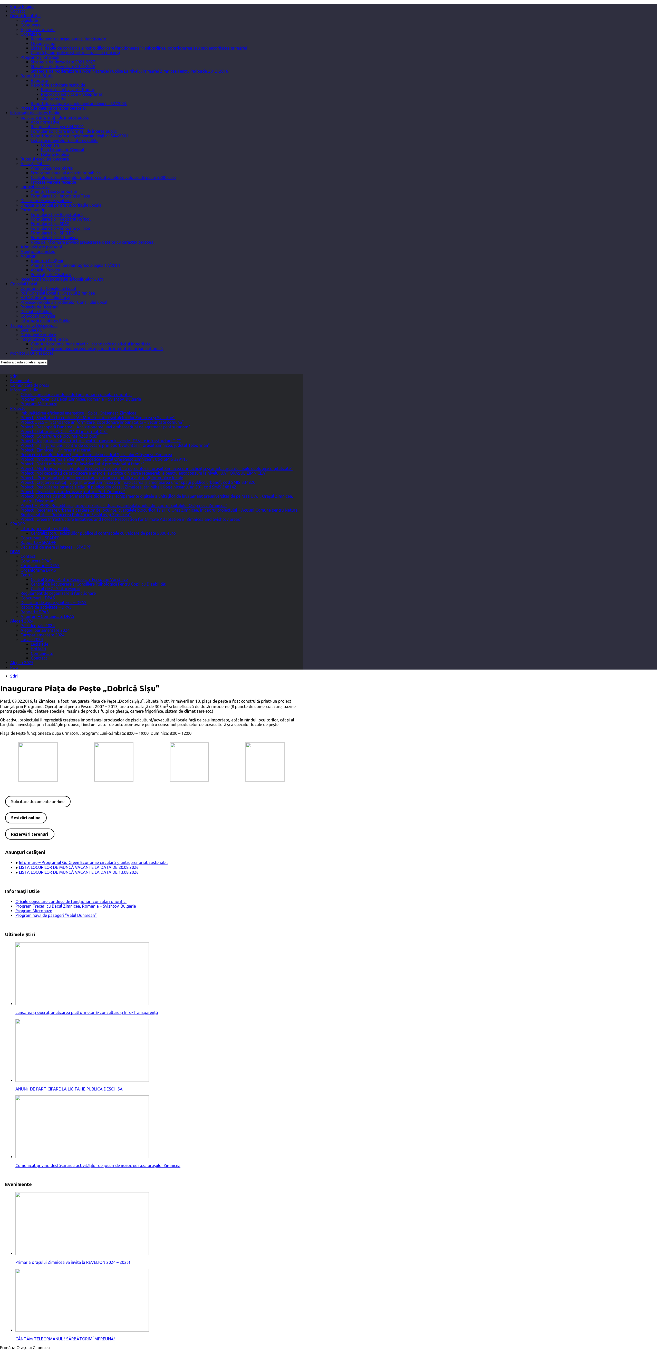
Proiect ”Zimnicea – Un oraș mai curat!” (57, 450)
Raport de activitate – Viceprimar (71, 94)
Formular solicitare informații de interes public (74, 131)
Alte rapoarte (53, 99)
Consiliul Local (23, 283)
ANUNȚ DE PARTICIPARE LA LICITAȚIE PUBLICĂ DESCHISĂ (69, 1089)
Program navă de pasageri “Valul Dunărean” (56, 915)
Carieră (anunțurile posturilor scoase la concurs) (75, 52)
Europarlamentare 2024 (42, 635)
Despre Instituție (25, 15)
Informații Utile (24, 390)
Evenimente (21, 380)
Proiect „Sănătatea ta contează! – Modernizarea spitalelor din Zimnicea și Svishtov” (98, 417)
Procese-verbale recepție (53, 182)
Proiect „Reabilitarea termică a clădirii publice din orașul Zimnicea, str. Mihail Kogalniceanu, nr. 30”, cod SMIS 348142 (128, 487)
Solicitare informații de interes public (55, 117)
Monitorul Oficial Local (31, 353)
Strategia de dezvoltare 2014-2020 (63, 66)
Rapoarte (39, 80)
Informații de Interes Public (35, 112)
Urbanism (50, 145)
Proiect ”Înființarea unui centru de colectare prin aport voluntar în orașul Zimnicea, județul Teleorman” (115, 445)
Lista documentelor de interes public (64, 140)
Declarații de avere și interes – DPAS (53, 602)
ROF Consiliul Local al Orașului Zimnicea (58, 293)
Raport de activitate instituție (58, 85)
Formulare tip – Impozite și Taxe (60, 196)
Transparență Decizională (33, 325)
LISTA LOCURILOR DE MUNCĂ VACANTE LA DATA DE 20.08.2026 (79, 867)
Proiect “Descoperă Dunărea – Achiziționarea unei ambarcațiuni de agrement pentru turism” (105, 427)
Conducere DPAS (36, 561)
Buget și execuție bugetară (45, 159)
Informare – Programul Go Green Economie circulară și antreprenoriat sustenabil (93, 862)
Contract (39, 658)
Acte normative (45, 122)
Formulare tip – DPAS (40, 565)
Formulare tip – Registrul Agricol (61, 219)
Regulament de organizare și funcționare (68, 38)
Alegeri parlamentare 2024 (45, 630)
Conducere (31, 25)
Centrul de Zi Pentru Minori (55, 588)
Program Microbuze (39, 403)
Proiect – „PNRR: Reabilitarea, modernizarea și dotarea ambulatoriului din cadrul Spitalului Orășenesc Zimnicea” (124, 505)
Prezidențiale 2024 (38, 625)
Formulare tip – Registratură (57, 214)
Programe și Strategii (40, 57)
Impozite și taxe (35, 186)
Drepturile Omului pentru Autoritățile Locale (61, 205)
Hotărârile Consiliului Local (45, 297)
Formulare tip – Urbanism (54, 237)
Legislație (29, 20)
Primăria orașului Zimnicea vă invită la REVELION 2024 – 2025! (72, 1262)
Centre (27, 574)
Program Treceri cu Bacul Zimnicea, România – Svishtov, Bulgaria (75, 906)
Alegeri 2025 (21, 662)
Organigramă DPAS (38, 570)
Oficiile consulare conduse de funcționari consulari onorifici (76, 394)
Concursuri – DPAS (38, 598)
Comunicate (42, 653)
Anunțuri (29, 256)
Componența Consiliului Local (48, 288)
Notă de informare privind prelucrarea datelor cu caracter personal (92, 242)
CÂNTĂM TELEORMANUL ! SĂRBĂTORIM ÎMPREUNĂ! (65, 1339)
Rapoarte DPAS (35, 611)
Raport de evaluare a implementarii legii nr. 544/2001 (79, 136)
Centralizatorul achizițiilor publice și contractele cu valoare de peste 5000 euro (103, 177)
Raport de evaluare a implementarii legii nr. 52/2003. (79, 103)
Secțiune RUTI (33, 330)
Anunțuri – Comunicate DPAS (47, 616)
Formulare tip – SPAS (50, 223)
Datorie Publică (55, 154)
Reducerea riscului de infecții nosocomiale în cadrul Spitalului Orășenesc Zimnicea (96, 454)
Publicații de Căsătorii (51, 274)
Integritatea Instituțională (44, 339)
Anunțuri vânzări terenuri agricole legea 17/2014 (75, 265)
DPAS (15, 551)
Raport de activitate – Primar (67, 89)
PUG (14, 667)
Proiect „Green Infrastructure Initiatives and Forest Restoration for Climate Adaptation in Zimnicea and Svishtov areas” (131, 519)
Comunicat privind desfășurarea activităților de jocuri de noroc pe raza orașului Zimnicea (97, 1165)
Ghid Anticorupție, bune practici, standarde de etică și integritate (90, 344)
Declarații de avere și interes (46, 200)
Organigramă (43, 43)
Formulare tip (33, 210)
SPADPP (17, 524)
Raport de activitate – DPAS (46, 607)
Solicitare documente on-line (37, 801)
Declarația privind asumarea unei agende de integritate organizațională (97, 348)
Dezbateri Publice (36, 311)
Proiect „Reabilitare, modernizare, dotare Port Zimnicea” (73, 491)
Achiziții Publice (35, 163)
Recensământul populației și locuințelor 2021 (62, 279)
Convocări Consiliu (38, 316)
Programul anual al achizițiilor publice (66, 173)
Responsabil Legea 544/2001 (57, 126)
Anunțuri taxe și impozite (54, 191)
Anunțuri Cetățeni (47, 260)
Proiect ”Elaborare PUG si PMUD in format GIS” (64, 431)
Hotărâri (38, 648)
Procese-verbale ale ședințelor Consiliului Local (64, 302)
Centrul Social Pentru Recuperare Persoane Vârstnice (79, 579)
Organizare (31, 34)
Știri (14, 376)
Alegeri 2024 (21, 621)
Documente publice (38, 334)
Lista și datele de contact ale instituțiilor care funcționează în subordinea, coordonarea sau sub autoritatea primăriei (139, 48)
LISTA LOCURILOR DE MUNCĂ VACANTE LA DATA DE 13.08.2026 (79, 872)
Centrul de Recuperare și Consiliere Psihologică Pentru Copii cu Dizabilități (99, 584)
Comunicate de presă (29, 385)
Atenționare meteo (38, 251)
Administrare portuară (41, 247)
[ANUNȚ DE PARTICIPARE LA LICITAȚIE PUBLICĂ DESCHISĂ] (82, 1080)
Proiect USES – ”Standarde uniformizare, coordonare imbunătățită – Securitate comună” (102, 422)
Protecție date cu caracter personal (53, 108)
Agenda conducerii (38, 29)
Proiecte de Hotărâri (39, 307)
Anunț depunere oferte (52, 168)
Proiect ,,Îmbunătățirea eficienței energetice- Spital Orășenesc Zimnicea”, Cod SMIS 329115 (104, 459)
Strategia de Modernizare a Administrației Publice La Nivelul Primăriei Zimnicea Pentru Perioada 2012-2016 (129, 71)
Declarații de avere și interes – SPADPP (56, 547)
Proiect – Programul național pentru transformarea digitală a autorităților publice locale (102, 477)
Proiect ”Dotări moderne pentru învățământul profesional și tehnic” (82, 464)
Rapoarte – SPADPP (38, 542)
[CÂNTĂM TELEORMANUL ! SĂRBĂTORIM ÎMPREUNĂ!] (82, 1330)
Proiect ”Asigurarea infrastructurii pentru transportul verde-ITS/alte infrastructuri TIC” (101, 440)
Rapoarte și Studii (37, 75)
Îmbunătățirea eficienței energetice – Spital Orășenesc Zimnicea (79, 413)
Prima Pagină (22, 6)
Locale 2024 (32, 639)
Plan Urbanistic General (62, 149)
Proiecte (17, 408)
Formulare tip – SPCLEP (52, 233)
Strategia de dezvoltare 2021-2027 (63, 62)
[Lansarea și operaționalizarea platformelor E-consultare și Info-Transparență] (82, 1003)
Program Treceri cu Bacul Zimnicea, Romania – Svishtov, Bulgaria (81, 399)
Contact (17, 11)
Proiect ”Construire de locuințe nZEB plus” (60, 436)
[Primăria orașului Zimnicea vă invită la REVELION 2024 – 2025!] (82, 1253)
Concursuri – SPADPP (40, 537)
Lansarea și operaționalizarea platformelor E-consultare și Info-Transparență (86, 1012)
